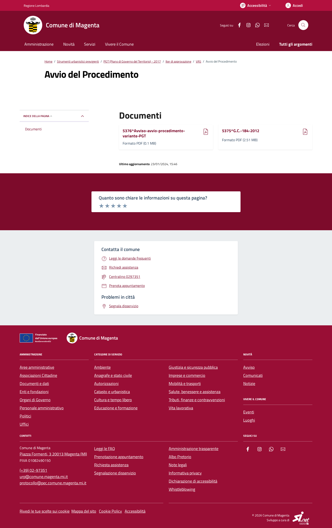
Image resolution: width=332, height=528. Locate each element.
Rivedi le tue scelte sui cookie (45, 511)
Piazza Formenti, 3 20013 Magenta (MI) (53, 454)
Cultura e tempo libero (113, 400)
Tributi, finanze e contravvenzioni (197, 400)
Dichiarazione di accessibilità (193, 481)
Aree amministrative (37, 367)
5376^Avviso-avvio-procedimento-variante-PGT (154, 133)
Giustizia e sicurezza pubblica (193, 367)
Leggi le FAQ (104, 449)
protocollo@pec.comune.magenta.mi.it (53, 483)
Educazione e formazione (116, 408)
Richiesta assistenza (111, 465)
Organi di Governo (35, 400)
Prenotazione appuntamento (118, 457)
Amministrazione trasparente (193, 449)
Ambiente (102, 367)
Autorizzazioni (106, 383)
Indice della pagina (36, 116)
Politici (25, 416)
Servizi (89, 44)
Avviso (249, 367)
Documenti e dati (34, 383)
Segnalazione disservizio (115, 473)
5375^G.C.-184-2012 (240, 131)
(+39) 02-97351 (33, 470)
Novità (69, 44)
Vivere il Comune (119, 44)
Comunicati (253, 375)
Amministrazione (39, 44)
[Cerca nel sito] (303, 25)
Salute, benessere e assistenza (194, 392)
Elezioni (262, 44)
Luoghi (249, 420)
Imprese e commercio (187, 375)
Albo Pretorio (180, 457)
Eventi (248, 412)
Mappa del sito (83, 511)
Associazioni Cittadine (38, 375)
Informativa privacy (185, 473)
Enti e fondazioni (34, 392)
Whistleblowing (182, 489)
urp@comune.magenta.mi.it (44, 477)
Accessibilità (135, 511)
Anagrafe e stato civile (113, 375)
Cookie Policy (110, 511)
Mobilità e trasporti (185, 383)
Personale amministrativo (42, 408)
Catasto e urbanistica (112, 392)
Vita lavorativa (181, 408)
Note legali (178, 465)
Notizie (249, 383)
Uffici (24, 424)
